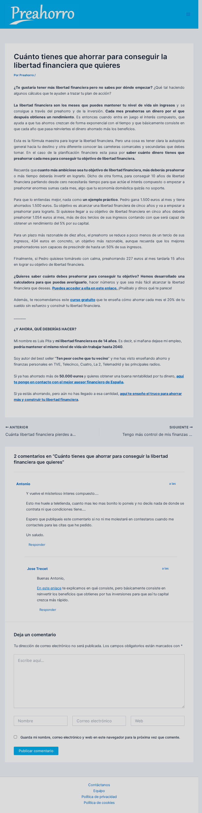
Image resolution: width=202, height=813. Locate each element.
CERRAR (189, 434)
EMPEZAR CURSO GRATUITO (39, 432)
